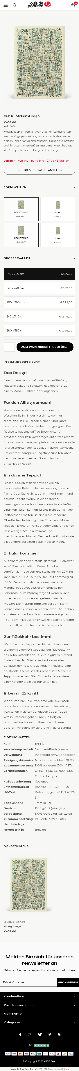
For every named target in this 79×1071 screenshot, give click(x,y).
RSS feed (51, 1061)
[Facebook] (20, 1034)
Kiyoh (66, 1069)
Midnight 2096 (12, 926)
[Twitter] (40, 1034)
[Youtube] (59, 1034)
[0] (73, 5)
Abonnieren (68, 982)
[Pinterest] (50, 1034)
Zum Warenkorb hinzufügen (45, 347)
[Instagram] (29, 1034)
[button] (5, 5)
